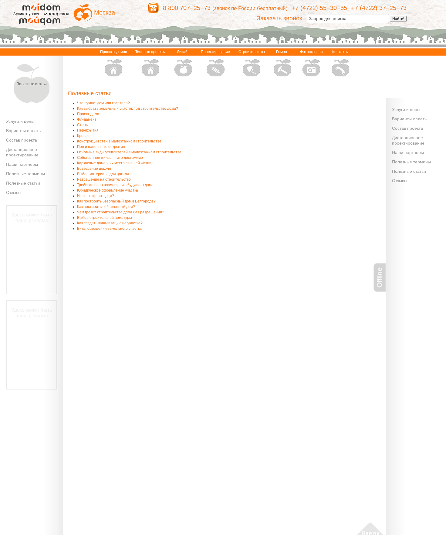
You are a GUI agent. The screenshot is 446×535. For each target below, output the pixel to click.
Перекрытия (88, 130)
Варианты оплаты (24, 130)
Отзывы (13, 192)
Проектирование (215, 52)
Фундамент (86, 119)
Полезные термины (25, 173)
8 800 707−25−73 (187, 8)
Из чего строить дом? (95, 196)
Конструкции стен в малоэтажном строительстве (119, 141)
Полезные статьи (23, 183)
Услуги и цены (20, 121)
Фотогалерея (311, 52)
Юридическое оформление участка (107, 190)
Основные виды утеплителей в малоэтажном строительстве (129, 152)
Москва (104, 12)
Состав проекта (21, 140)
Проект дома (88, 114)
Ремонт (282, 52)
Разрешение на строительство (104, 179)
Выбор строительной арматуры (104, 218)
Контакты (340, 52)
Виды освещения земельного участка (109, 228)
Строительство (251, 52)
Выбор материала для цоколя (103, 174)
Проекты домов (113, 52)
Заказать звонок (279, 18)
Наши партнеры (22, 164)
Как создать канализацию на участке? (110, 223)
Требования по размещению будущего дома (115, 185)
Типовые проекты (150, 52)
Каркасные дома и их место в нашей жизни (114, 163)
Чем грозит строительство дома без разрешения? (120, 212)
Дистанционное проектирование (22, 152)
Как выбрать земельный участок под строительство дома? (127, 108)
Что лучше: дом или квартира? (103, 103)
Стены (83, 125)
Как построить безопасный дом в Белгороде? (116, 201)
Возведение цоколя (94, 168)
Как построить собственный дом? (106, 207)
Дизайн (183, 52)
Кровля (83, 136)
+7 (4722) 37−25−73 (379, 8)
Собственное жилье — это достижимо (110, 157)
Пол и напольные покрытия (101, 147)
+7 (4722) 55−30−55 (319, 8)
